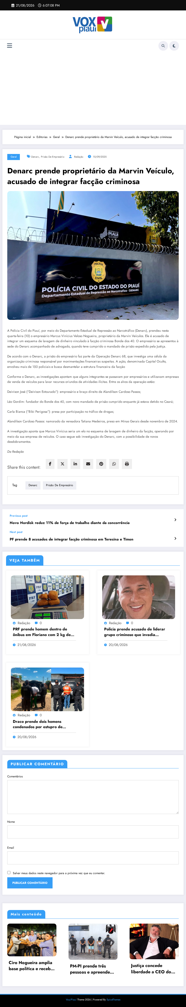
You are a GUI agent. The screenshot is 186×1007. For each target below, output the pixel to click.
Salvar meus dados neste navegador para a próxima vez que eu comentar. (59, 873)
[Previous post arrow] (175, 520)
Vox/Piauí (71, 999)
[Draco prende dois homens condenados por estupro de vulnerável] (47, 689)
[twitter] (62, 464)
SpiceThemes (113, 999)
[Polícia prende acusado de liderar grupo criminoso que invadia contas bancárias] (138, 597)
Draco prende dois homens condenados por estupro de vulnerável (37, 724)
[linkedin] (75, 464)
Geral (13, 157)
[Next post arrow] (175, 538)
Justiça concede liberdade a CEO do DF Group (151, 969)
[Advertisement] (93, 88)
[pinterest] (101, 464)
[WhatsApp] (114, 464)
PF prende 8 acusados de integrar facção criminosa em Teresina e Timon (71, 539)
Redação (78, 157)
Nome (11, 822)
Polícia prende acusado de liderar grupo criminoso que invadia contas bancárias (134, 632)
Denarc (35, 157)
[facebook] (50, 464)
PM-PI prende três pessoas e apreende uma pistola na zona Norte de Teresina (90, 969)
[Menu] (9, 45)
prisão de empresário (52, 157)
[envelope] (88, 464)
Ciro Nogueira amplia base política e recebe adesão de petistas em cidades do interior (31, 966)
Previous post (19, 515)
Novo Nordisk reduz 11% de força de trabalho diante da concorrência (70, 522)
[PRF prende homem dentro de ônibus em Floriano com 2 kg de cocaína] (47, 597)
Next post (16, 532)
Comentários (15, 776)
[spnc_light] (174, 46)
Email (10, 848)
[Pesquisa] (163, 45)
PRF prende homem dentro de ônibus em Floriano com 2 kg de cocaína (42, 632)
